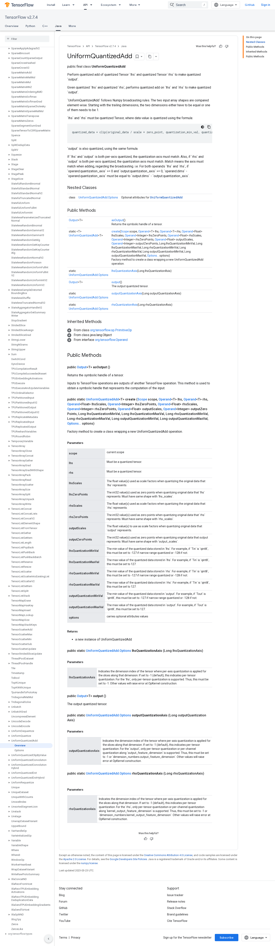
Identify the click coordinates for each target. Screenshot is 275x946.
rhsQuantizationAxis (125, 304)
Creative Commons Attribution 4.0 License (168, 855)
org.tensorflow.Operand (111, 340)
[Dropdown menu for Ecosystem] (121, 5)
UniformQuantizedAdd (166, 197)
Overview (11, 26)
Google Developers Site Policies (128, 859)
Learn (66, 5)
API (85, 5)
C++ (45, 26)
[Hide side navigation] (48, 939)
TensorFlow (74, 46)
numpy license (89, 863)
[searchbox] (27, 39)
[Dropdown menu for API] (92, 5)
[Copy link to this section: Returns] (82, 631)
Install (51, 5)
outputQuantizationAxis (127, 293)
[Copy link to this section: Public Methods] (100, 210)
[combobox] (188, 4)
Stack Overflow (176, 908)
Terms (63, 937)
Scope (125, 231)
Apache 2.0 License (74, 859)
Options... (153, 255)
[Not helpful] (227, 46)
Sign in (265, 4)
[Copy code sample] (209, 127)
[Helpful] (221, 46)
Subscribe (227, 937)
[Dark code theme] (202, 127)
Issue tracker (175, 895)
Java (58, 26)
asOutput (117, 220)
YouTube (64, 920)
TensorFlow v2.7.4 (21, 17)
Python (30, 26)
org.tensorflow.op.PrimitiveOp (111, 330)
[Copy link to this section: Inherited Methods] (106, 322)
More (133, 5)
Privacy (75, 937)
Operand (143, 231)
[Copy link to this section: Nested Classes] (101, 188)
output (116, 282)
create (116, 231)
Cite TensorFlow (177, 920)
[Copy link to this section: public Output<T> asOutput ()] (115, 367)
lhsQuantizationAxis (124, 270)
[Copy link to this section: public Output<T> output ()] (111, 696)
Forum (63, 901)
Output (73, 220)
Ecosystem (108, 5)
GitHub (250, 5)
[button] (26, 48)
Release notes (176, 901)
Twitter (63, 914)
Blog (62, 895)
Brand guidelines (177, 914)
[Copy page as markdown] (149, 56)
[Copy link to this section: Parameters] (87, 443)
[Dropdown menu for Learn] (75, 5)
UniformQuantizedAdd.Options (98, 197)
